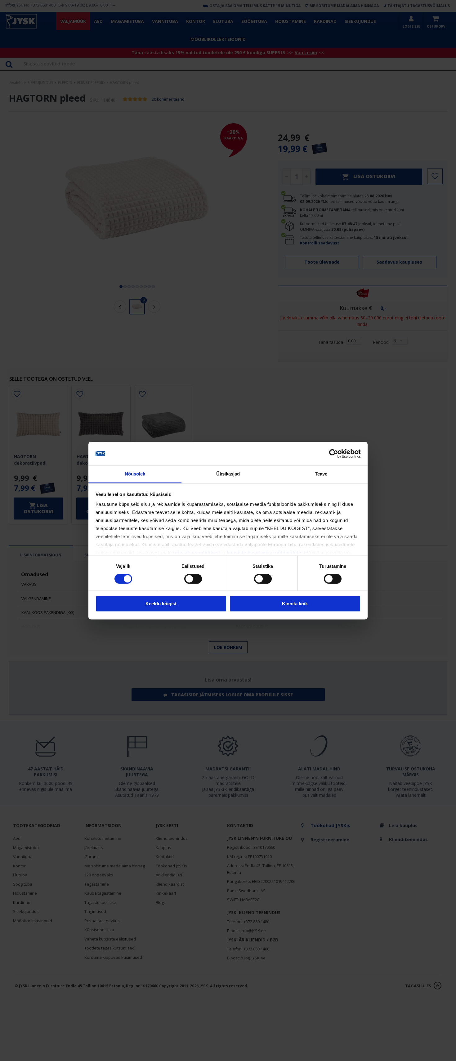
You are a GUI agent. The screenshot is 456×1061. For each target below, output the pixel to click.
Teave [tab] (321, 474)
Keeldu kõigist (161, 604)
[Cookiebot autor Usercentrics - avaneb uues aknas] (333, 453)
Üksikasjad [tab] (228, 474)
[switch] (193, 579)
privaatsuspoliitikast (196, 552)
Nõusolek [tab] (135, 474)
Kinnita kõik (295, 604)
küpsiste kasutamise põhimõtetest (266, 552)
